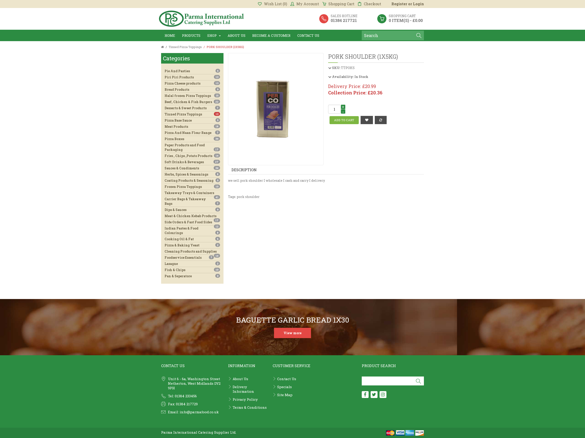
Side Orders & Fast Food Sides (191, 222)
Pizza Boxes (191, 139)
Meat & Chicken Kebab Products (191, 216)
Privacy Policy (245, 399)
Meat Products (191, 126)
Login (418, 3)
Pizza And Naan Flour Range (191, 133)
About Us (240, 379)
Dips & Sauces (191, 210)
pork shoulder (248, 197)
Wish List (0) (275, 3)
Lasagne (191, 264)
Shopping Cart (341, 3)
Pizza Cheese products (191, 83)
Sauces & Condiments (191, 168)
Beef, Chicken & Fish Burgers (191, 102)
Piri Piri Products (191, 77)
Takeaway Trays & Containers (191, 193)
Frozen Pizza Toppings (191, 186)
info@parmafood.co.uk (199, 412)
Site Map (284, 395)
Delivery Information (243, 389)
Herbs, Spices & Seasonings (191, 174)
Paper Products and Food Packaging (191, 147)
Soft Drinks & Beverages (191, 162)
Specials (284, 387)
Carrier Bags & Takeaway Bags (191, 201)
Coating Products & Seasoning (191, 180)
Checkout (372, 3)
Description (244, 169)
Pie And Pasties (191, 71)
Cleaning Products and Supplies (191, 251)
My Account (307, 3)
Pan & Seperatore (191, 276)
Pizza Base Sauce (191, 120)
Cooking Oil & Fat (191, 239)
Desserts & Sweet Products (191, 108)
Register (399, 3)
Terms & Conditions (250, 407)
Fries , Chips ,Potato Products (191, 156)
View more (292, 333)
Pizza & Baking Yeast (191, 245)
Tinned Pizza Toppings (191, 114)
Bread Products (191, 89)
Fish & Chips (191, 270)
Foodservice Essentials (188, 257)
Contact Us (286, 379)
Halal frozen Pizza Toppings (191, 95)
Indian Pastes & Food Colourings (191, 230)
